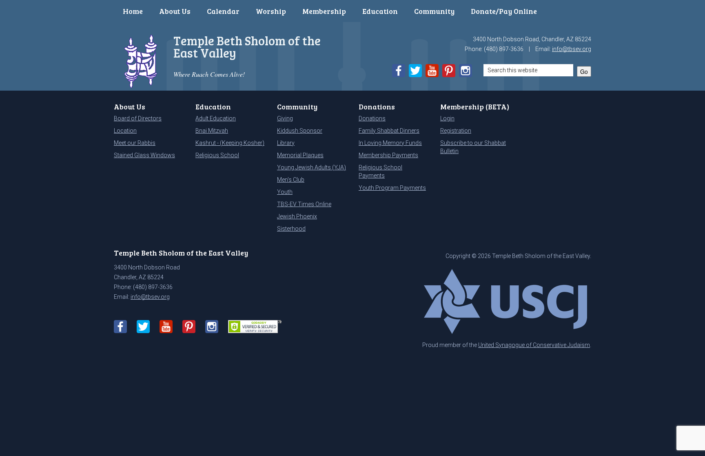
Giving (285, 118)
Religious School (217, 155)
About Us (175, 11)
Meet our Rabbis (134, 143)
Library (286, 143)
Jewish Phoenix (297, 216)
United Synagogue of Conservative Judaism (534, 345)
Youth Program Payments (392, 188)
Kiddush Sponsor (299, 130)
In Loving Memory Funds (390, 143)
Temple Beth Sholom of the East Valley (247, 46)
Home (133, 11)
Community (434, 11)
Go (584, 71)
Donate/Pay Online (504, 11)
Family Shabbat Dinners (389, 130)
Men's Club (290, 179)
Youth (285, 192)
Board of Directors (138, 118)
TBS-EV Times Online (304, 204)
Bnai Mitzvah (211, 130)
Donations (372, 118)
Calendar (223, 11)
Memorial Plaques (300, 155)
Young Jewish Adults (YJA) (311, 167)
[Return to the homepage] (141, 60)
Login (447, 118)
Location (125, 130)
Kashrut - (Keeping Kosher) (229, 143)
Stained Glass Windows (144, 155)
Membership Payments (388, 155)
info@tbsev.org (571, 49)
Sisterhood (291, 228)
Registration (455, 130)
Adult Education (215, 118)
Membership (324, 11)
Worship (271, 11)
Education (380, 11)
